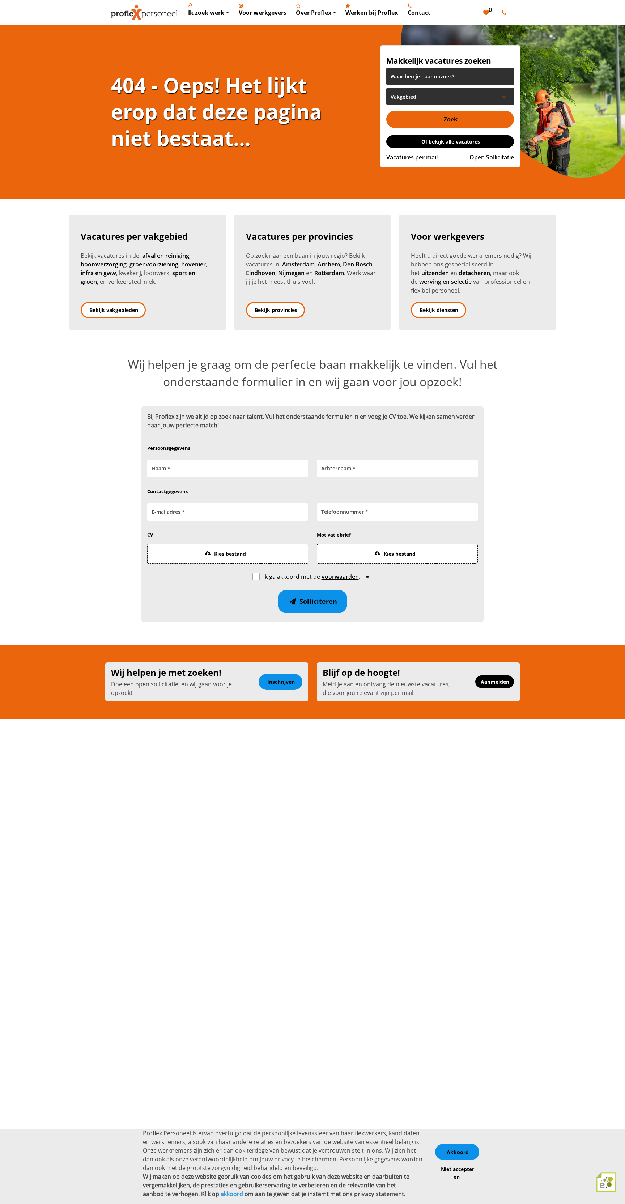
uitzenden (435, 273)
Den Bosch (358, 264)
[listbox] (450, 96)
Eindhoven (260, 273)
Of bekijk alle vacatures (450, 141)
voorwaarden (340, 577)
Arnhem (329, 264)
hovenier (193, 264)
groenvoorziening (153, 264)
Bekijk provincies (276, 310)
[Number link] (505, 12)
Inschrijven (281, 681)
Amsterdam (298, 264)
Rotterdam (329, 273)
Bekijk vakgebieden (113, 310)
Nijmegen (291, 273)
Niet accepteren (457, 1173)
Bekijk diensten (439, 310)
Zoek (451, 119)
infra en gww (98, 273)
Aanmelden (495, 681)
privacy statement (379, 1194)
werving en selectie (445, 282)
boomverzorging (104, 264)
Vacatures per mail (412, 157)
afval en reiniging (165, 256)
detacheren (474, 273)
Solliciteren (317, 601)
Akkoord (458, 1152)
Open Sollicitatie (491, 157)
